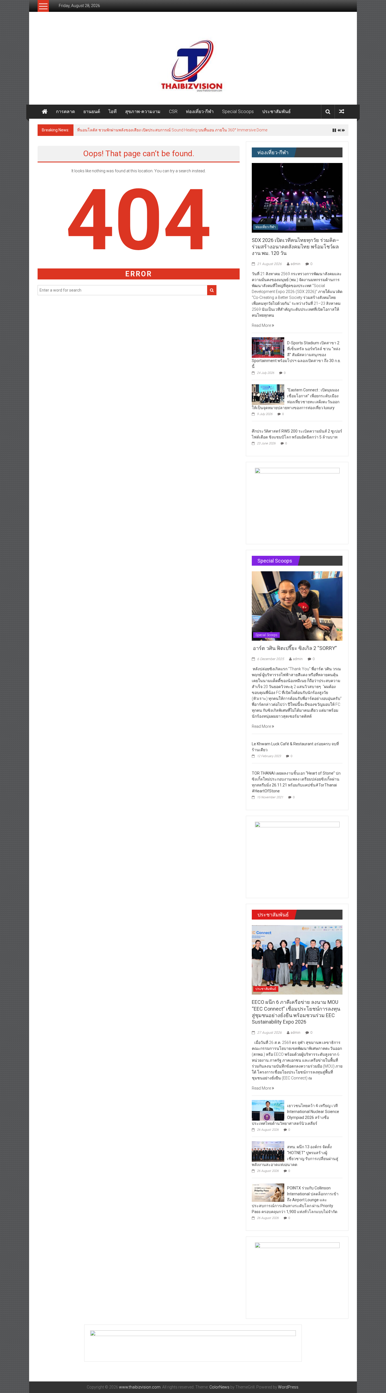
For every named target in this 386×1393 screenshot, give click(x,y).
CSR (173, 111)
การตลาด (65, 111)
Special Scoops (238, 111)
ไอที (113, 111)
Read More (262, 325)
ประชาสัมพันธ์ (276, 111)
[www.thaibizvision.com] (193, 64)
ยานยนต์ (91, 111)
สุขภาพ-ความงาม (143, 111)
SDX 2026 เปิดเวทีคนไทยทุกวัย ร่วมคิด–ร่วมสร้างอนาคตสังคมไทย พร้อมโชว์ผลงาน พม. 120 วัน (295, 246)
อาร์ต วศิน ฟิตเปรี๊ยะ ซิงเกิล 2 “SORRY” (295, 648)
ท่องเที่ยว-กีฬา (200, 111)
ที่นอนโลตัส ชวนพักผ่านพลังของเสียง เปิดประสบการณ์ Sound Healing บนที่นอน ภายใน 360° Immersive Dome (172, 130)
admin (295, 264)
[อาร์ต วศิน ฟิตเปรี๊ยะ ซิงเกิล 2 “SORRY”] (297, 605)
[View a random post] (341, 111)
